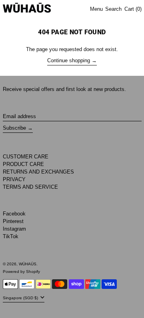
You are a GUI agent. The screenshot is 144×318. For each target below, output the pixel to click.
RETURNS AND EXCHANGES (38, 172)
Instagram (14, 229)
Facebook (14, 214)
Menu (96, 9)
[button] (113, 9)
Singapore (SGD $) (21, 298)
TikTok (10, 236)
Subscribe (14, 128)
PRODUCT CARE (23, 164)
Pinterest (13, 221)
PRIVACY (14, 179)
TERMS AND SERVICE (30, 187)
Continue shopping (68, 60)
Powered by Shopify (21, 271)
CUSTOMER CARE (25, 157)
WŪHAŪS (27, 264)
